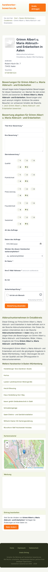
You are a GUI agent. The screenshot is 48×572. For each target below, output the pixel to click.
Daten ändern (11, 527)
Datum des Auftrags (12, 239)
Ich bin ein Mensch (17, 295)
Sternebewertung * (12, 154)
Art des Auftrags (11, 230)
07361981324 (10, 73)
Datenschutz (33, 548)
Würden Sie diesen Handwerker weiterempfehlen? (17, 250)
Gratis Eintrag (24, 552)
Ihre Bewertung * (11, 135)
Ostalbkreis (8, 20)
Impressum (22, 548)
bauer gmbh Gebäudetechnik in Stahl (18, 401)
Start (16, 18)
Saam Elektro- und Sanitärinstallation (18, 415)
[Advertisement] (24, 30)
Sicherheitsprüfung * (13, 289)
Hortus (6, 375)
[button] (24, 452)
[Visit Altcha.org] (40, 295)
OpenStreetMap (38, 467)
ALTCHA (39, 300)
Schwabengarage (10, 408)
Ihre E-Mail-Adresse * (21, 270)
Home (12, 548)
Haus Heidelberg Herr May (14, 395)
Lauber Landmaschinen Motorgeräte (18, 382)
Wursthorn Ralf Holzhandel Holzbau (18, 428)
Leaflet (29, 467)
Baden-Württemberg (26, 18)
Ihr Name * (9, 261)
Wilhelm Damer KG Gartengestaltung (18, 421)
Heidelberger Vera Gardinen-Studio (18, 369)
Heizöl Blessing (10, 388)
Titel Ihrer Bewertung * (14, 126)
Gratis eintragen (35, 7)
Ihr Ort (7, 280)
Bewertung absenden (16, 306)
